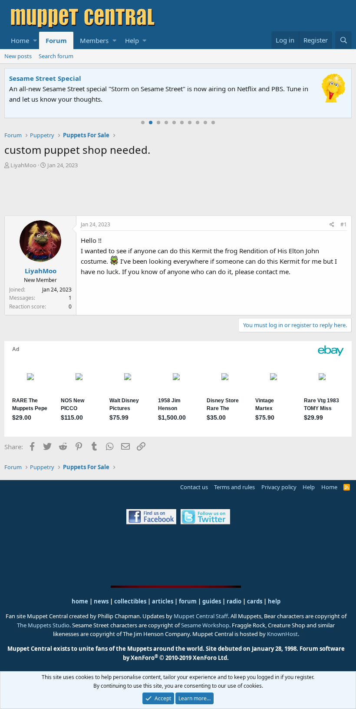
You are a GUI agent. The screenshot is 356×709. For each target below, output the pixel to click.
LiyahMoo (23, 165)
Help (132, 40)
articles (163, 601)
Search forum (56, 56)
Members (94, 40)
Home (20, 40)
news (101, 601)
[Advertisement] (178, 193)
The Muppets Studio (43, 625)
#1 (343, 224)
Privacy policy (279, 487)
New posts (18, 56)
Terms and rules (234, 487)
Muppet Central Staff (201, 616)
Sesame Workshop (205, 625)
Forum (56, 40)
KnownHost (282, 634)
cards (254, 601)
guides (211, 601)
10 (213, 122)
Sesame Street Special (45, 78)
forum (188, 601)
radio (234, 601)
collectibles (130, 601)
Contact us (194, 487)
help (274, 601)
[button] (35, 40)
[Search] (343, 40)
